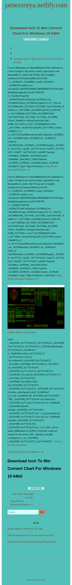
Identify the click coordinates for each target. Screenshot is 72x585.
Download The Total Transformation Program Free (32, 541)
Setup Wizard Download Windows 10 (25, 451)
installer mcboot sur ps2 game (22, 332)
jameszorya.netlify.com (36, 5)
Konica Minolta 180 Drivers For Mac (25, 528)
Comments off (41, 39)
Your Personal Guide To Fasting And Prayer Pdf (31, 535)
